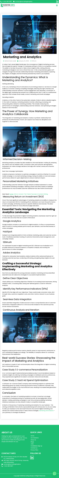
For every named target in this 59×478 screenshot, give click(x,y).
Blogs (32, 442)
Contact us (34, 448)
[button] (57, 5)
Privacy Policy (34, 450)
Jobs (32, 444)
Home (32, 436)
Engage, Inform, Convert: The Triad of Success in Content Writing (28, 194)
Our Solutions (35, 438)
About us (33, 440)
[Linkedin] (57, 1)
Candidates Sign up (36, 446)
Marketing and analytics (46, 411)
